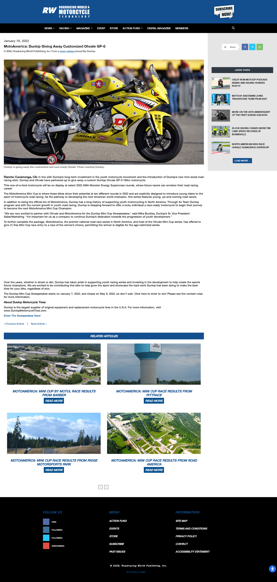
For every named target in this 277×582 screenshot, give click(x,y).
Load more (241, 160)
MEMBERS (181, 28)
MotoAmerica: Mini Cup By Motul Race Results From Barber (54, 393)
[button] (233, 28)
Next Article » (39, 323)
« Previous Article (14, 323)
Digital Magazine (159, 28)
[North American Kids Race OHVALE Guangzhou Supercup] (221, 148)
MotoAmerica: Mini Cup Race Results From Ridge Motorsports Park (54, 462)
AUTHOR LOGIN (135, 572)
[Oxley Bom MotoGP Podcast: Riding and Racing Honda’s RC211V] (221, 83)
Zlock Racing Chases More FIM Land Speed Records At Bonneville (251, 131)
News (48, 28)
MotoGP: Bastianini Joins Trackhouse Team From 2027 (249, 97)
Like (99, 522)
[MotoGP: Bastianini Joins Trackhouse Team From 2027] (221, 99)
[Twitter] (252, 47)
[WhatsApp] (259, 47)
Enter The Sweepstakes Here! (22, 315)
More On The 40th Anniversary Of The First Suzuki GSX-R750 (251, 113)
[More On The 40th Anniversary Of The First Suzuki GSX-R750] (221, 116)
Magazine (83, 28)
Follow (97, 530)
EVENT (101, 28)
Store (114, 28)
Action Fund (131, 28)
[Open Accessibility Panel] (272, 568)
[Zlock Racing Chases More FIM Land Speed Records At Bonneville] (221, 132)
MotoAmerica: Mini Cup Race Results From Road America (154, 462)
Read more (54, 400)
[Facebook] (245, 47)
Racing (64, 28)
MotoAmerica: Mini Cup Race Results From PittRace (154, 393)
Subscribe (96, 546)
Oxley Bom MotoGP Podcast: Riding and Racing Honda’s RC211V (249, 82)
